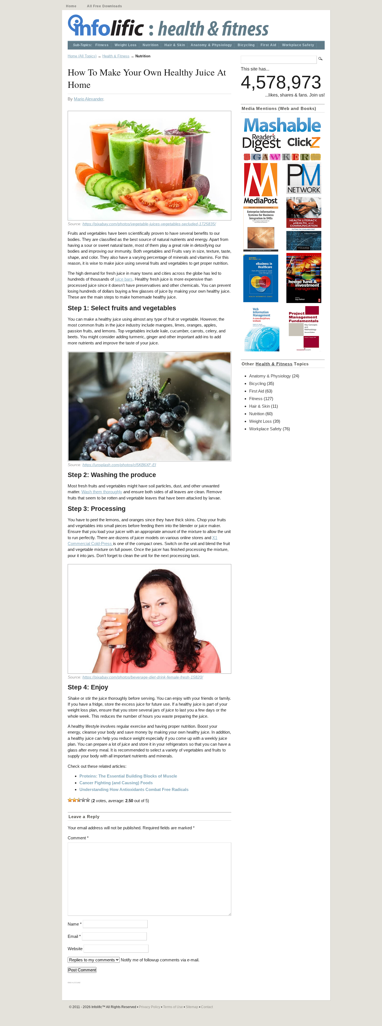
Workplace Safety (298, 45)
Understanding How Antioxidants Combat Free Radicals (133, 789)
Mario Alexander (88, 99)
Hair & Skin (174, 45)
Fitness (102, 45)
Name (75, 924)
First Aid (268, 45)
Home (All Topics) (82, 56)
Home (71, 6)
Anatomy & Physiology (211, 45)
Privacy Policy (149, 1007)
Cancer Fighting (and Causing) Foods (116, 782)
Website (75, 948)
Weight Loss (126, 45)
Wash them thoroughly (101, 491)
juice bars (124, 279)
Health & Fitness (115, 56)
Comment (78, 837)
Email (74, 936)
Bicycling (246, 45)
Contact (207, 1007)
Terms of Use (173, 1007)
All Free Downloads (104, 6)
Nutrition (151, 45)
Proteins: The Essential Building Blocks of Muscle (128, 776)
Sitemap (192, 1007)
